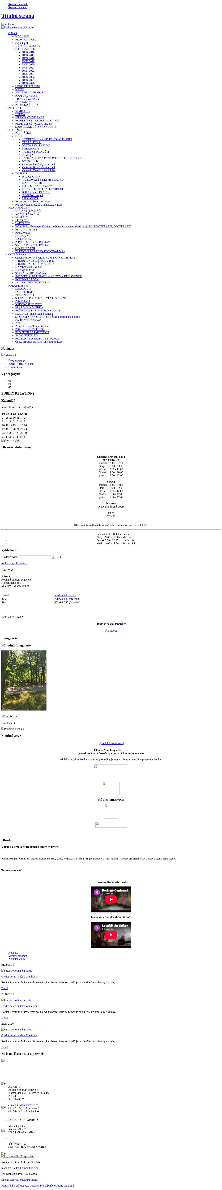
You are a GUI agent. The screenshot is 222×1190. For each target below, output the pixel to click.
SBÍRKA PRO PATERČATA (31, 245)
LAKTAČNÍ (22, 223)
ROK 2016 (28, 52)
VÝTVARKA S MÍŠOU (36, 145)
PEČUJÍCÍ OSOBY (26, 229)
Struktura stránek (29, 1179)
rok (23, 407)
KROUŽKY (15, 129)
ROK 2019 (28, 61)
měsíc (4, 407)
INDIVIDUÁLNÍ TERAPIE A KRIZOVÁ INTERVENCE (48, 276)
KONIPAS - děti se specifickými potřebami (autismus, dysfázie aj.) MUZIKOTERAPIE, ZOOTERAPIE (73, 226)
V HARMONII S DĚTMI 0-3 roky (34, 260)
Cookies (34, 1185)
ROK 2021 (28, 67)
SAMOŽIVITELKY (26, 335)
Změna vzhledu (9, 1179)
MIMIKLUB (22, 111)
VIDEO (19, 89)
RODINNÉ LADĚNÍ (27, 279)
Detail (4, 988)
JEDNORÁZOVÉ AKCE (29, 117)
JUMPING (28, 154)
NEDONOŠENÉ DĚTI (28, 304)
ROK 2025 (28, 80)
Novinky (13, 952)
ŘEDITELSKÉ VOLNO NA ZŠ (33, 123)
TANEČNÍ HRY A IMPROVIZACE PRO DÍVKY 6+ (52, 157)
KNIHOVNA (23, 235)
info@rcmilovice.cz (65, 595)
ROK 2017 (28, 55)
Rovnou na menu (17, 7)
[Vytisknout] (8, 355)
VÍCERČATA (23, 238)
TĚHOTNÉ (21, 220)
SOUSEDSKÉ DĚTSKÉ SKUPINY (35, 126)
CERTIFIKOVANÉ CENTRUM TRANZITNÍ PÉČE (45, 257)
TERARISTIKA (31, 142)
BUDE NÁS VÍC (25, 294)
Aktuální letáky (16, 958)
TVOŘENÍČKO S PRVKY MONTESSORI (47, 139)
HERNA (20, 114)
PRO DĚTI (14, 108)
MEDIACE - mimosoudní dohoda (34, 313)
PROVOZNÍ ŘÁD (25, 39)
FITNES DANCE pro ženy (37, 185)
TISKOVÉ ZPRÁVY (27, 98)
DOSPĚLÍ (21, 173)
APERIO (20, 323)
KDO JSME (22, 36)
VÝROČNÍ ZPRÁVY (27, 45)
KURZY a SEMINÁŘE (28, 210)
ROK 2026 (28, 83)
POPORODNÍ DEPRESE (30, 329)
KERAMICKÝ (30, 148)
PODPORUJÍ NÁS (26, 95)
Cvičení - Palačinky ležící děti (38, 164)
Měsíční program (17, 955)
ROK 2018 (28, 58)
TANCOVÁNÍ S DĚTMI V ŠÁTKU (43, 179)
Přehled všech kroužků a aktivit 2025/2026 (38, 204)
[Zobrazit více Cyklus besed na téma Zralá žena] (16, 970)
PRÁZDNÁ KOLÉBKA (29, 307)
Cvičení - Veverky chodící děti (39, 170)
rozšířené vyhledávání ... (14, 563)
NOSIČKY (21, 217)
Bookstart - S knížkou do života (32, 201)
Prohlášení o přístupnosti (14, 1185)
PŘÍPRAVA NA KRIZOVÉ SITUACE (37, 338)
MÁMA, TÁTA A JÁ (27, 213)
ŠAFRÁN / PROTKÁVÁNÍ (31, 273)
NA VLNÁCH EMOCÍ (28, 266)
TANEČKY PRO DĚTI (35, 151)
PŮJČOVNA (22, 232)
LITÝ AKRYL (30, 198)
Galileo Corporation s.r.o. (25, 1167)
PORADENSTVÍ (18, 285)
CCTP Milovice (17, 254)
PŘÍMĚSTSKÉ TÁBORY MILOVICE (37, 120)
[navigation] (111, 393)
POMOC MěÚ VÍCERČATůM (32, 242)
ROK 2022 (28, 70)
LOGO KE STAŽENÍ (27, 86)
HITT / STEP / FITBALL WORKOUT (44, 189)
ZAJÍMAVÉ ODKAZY (28, 319)
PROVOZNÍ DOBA (27, 104)
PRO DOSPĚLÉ (17, 207)
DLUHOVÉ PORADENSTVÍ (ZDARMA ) (40, 251)
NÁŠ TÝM (21, 42)
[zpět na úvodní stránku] (17, 27)
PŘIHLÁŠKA (23, 133)
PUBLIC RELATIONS (21, 364)
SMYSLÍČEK (30, 161)
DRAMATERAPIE (26, 270)
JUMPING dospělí (32, 195)
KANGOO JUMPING (35, 182)
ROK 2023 (28, 73)
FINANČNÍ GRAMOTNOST (32, 332)
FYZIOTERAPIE (25, 291)
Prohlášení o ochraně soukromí (57, 1185)
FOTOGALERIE (25, 48)
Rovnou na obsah (18, 4)
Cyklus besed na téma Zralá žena (19, 976)
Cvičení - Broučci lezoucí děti (38, 167)
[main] (111, 943)
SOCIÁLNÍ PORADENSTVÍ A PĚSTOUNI (40, 298)
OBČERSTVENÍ (25, 248)
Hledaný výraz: (9, 556)
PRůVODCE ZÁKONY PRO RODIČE (37, 310)
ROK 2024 (28, 76)
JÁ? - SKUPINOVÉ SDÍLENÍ (32, 282)
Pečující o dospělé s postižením (32, 326)
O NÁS (12, 33)
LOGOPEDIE (23, 288)
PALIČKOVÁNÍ (31, 176)
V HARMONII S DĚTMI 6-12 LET (35, 263)
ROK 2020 (28, 64)
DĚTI (18, 136)
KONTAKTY (23, 101)
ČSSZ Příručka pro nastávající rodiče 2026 (38, 341)
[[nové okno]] (3, 1060)
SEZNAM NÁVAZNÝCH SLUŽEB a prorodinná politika (47, 316)
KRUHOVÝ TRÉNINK (36, 192)
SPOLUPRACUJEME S (29, 92)
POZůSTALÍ (22, 301)
